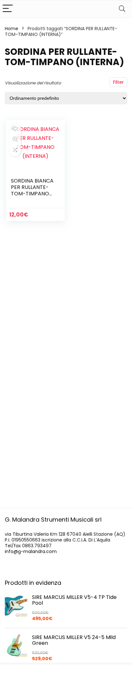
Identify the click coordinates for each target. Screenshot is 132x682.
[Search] (122, 8)
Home (11, 28)
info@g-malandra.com (31, 551)
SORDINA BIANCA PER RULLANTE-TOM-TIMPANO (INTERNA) (32, 190)
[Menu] (7, 8)
